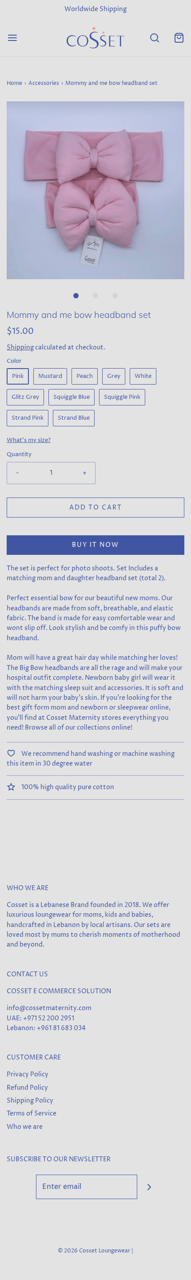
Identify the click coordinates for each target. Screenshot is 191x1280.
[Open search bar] (154, 37)
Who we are (25, 1127)
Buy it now (95, 545)
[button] (95, 190)
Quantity (19, 454)
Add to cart (95, 507)
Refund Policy (27, 1087)
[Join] (149, 1187)
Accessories (43, 83)
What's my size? (29, 440)
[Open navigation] (12, 37)
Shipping (20, 347)
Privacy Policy (27, 1074)
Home (14, 83)
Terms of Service (31, 1113)
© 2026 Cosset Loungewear (94, 1251)
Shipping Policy (30, 1100)
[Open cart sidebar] (179, 37)
